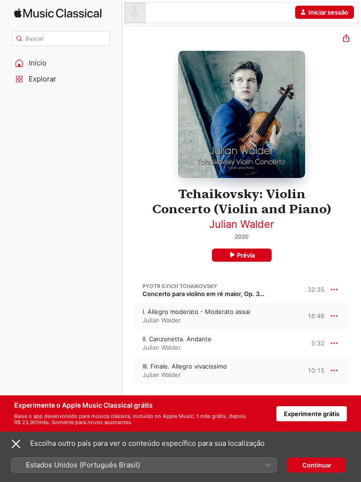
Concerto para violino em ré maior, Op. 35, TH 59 (213, 293)
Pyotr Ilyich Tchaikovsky (179, 286)
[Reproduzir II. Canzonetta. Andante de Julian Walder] (128, 343)
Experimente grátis (311, 414)
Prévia (246, 255)
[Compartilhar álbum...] (346, 39)
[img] (58, 13)
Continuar (316, 465)
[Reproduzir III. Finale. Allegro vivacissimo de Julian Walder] (128, 370)
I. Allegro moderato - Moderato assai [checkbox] (196, 311)
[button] (61, 63)
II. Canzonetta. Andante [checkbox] (177, 339)
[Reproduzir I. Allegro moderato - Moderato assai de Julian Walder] (128, 316)
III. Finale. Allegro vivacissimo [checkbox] (184, 366)
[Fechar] (16, 444)
